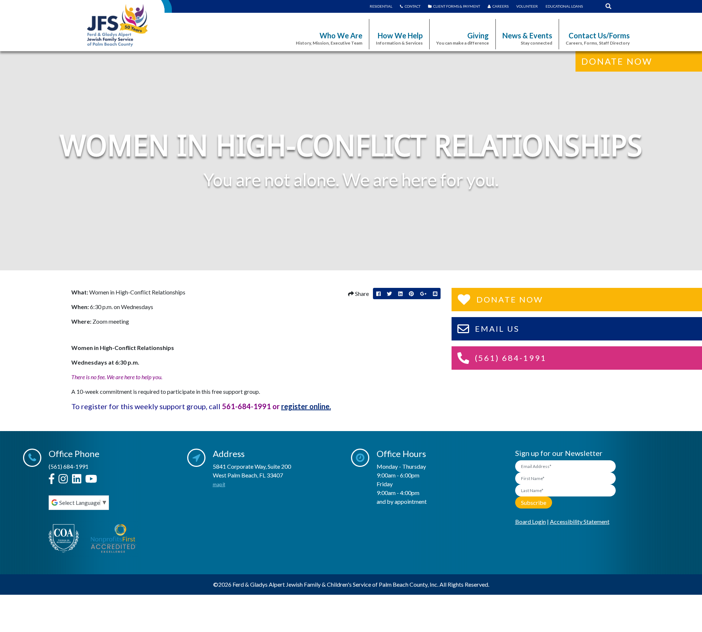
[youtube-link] (91, 479)
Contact (412, 6)
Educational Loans (564, 6)
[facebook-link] (51, 479)
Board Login (530, 521)
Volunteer (527, 6)
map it (219, 484)
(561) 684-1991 (68, 466)
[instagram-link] (63, 479)
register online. (306, 406)
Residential (381, 6)
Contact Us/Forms (598, 38)
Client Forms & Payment (456, 6)
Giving (462, 38)
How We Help (399, 38)
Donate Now (616, 61)
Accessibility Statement (579, 521)
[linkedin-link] (76, 479)
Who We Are (329, 38)
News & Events (527, 38)
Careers (500, 6)
